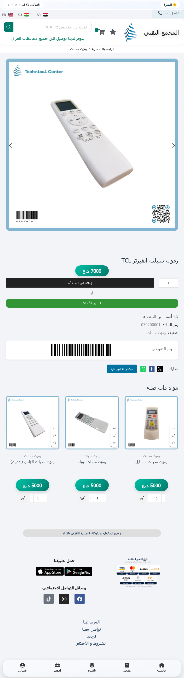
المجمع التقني (161, 32)
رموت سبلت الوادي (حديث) (33, 461)
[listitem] (161, 668)
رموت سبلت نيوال (92, 461)
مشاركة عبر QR (122, 368)
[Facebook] (152, 369)
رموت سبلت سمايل (151, 461)
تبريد (94, 49)
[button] (113, 32)
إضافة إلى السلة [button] (173, 435)
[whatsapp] (144, 369)
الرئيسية (108, 49)
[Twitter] (159, 369)
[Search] (8, 27)
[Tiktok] (49, 599)
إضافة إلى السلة (82, 283)
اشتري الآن (94, 303)
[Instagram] (64, 599)
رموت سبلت (78, 49)
